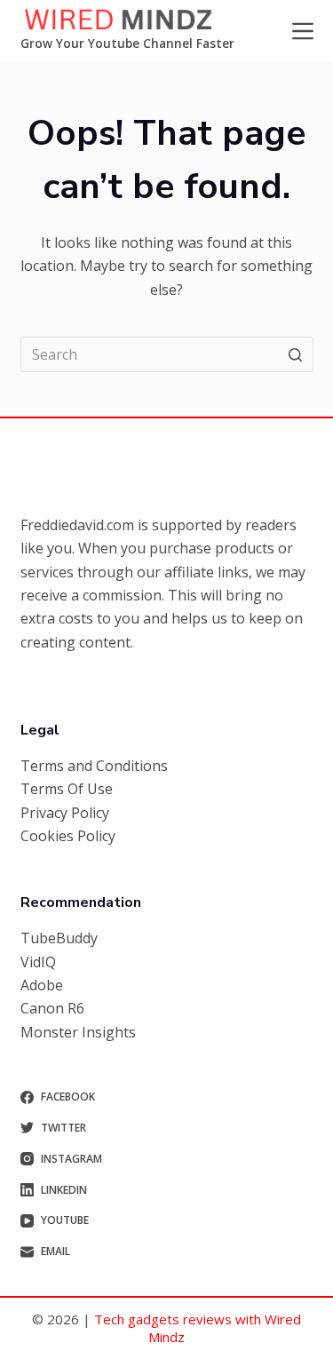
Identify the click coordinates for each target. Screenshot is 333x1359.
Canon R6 (52, 1008)
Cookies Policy (67, 836)
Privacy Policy (64, 813)
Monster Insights (78, 1032)
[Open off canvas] (302, 31)
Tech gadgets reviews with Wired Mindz (197, 1328)
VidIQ (38, 962)
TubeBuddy (59, 938)
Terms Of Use (66, 789)
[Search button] (295, 354)
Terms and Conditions (94, 765)
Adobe (41, 985)
